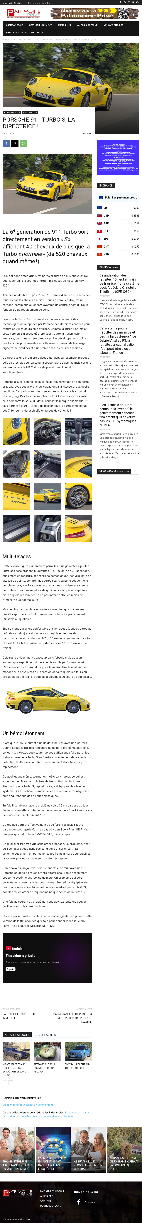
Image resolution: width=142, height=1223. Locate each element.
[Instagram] (125, 3)
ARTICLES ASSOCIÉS (17, 1034)
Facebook (90, 1202)
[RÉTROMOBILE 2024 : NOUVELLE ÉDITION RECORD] (47, 1051)
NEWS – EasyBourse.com (114, 471)
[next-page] (11, 1082)
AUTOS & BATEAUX (12, 112)
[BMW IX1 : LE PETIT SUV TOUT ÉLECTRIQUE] (78, 1051)
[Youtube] (137, 3)
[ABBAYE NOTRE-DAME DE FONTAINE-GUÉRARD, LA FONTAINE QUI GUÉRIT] (124, 1150)
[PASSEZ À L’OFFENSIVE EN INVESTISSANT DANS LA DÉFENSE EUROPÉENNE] (53, 1150)
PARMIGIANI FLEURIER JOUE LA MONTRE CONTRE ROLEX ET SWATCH (72, 1018)
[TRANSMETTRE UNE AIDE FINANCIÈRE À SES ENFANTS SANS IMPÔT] (17, 1150)
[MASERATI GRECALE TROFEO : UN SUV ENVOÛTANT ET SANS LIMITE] (16, 1051)
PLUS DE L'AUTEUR (45, 1034)
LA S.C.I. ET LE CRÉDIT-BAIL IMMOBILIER (19, 1016)
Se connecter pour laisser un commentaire (28, 1104)
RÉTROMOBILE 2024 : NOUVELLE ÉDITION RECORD (45, 1068)
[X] (129, 3)
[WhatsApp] (23, 143)
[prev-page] (5, 1082)
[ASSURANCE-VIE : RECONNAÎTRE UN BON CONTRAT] (88, 1150)
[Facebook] (120, 3)
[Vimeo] (133, 3)
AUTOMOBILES (30, 112)
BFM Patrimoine (108, 267)
